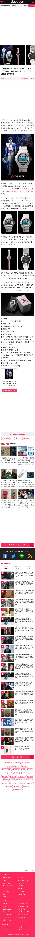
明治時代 (22, 776)
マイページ (6, 912)
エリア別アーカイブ (8, 914)
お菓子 (30, 769)
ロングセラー (7, 769)
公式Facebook (5, 556)
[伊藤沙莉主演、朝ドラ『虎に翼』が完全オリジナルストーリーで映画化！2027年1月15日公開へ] (7, 649)
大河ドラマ (26, 763)
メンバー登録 (32, 5)
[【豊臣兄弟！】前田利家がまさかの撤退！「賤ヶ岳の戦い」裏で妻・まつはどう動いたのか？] (7, 686)
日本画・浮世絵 (23, 880)
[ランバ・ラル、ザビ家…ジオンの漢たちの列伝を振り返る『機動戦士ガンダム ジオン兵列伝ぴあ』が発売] (9, 474)
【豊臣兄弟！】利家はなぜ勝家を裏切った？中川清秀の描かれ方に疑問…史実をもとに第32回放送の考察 (24, 639)
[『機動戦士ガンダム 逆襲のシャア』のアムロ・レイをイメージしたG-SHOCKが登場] (17, 55)
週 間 (17, 567)
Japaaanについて (24, 906)
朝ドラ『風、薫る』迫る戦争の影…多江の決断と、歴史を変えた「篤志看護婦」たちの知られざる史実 (24, 611)
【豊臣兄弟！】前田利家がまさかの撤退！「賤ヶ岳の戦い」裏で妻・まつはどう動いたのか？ (24, 683)
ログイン (26, 5)
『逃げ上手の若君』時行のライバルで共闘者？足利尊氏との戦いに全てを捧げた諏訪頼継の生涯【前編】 (24, 620)
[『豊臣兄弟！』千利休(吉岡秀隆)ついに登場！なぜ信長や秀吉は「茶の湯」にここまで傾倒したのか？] (7, 695)
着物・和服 (22, 883)
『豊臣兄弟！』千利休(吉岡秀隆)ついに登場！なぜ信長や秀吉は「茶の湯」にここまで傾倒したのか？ (24, 693)
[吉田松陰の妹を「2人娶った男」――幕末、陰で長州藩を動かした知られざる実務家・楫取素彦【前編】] (7, 713)
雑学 (24, 769)
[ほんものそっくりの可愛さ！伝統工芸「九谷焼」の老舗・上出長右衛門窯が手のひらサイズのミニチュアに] (7, 722)
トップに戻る (30, 870)
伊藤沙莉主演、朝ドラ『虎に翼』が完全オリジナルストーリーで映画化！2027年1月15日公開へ (24, 647)
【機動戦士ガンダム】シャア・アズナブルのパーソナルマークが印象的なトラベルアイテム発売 (9, 504)
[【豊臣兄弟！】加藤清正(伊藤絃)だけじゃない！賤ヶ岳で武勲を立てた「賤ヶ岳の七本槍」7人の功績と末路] (7, 603)
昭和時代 (9, 786)
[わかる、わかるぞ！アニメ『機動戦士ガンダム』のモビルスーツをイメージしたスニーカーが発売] (26, 494)
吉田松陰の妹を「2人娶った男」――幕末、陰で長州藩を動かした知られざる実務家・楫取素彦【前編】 (24, 712)
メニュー (1, 2)
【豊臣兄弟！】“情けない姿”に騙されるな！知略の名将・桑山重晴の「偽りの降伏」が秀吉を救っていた (24, 574)
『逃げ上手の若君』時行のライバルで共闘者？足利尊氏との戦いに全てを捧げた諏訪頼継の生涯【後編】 (24, 675)
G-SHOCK (5, 438)
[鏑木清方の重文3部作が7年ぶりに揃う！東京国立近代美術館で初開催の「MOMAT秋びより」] (7, 750)
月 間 (28, 567)
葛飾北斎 (26, 786)
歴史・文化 (22, 894)
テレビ (27, 773)
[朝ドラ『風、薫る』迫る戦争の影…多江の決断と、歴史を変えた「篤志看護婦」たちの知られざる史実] (7, 612)
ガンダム (20, 438)
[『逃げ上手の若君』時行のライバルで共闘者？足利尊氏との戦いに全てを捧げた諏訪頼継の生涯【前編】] (7, 621)
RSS (30, 556)
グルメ (4, 888)
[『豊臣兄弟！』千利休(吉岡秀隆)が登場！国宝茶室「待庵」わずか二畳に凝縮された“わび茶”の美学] (7, 594)
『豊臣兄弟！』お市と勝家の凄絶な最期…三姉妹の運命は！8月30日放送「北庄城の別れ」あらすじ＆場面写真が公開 (24, 740)
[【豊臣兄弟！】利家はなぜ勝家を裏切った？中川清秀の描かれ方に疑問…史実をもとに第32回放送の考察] (7, 640)
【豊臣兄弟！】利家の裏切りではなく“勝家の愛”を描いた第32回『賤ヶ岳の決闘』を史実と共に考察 (24, 657)
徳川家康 (30, 776)
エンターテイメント (6, 78)
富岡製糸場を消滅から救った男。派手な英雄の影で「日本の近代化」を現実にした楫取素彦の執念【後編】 (24, 730)
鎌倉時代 (30, 783)
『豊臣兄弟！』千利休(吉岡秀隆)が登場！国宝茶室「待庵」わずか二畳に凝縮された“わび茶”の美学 (24, 592)
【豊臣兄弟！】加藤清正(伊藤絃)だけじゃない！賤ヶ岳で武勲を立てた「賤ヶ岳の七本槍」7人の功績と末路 (24, 602)
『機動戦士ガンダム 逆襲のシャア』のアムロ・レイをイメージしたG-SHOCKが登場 (17, 71)
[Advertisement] (17, 26)
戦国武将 (25, 766)
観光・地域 (6, 891)
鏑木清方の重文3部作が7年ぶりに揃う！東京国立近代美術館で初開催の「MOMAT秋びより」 (24, 748)
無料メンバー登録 (24, 912)
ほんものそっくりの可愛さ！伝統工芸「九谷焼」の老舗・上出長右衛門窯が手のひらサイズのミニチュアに (24, 721)
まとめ (21, 877)
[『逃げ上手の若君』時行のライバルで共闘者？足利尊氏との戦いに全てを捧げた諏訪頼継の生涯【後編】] (7, 676)
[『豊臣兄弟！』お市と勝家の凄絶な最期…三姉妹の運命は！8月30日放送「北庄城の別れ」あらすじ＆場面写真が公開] (7, 741)
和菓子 (21, 888)
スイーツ (17, 769)
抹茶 (5, 780)
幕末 (8, 773)
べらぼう (5, 776)
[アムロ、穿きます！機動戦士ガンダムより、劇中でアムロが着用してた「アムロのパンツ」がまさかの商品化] (26, 451)
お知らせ (5, 906)
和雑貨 (21, 886)
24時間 (6, 567)
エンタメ (21, 891)
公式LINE (22, 556)
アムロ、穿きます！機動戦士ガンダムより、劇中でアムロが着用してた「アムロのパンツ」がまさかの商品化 (26, 462)
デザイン (12, 780)
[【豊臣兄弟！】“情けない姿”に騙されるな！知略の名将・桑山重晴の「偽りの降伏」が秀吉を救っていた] (7, 576)
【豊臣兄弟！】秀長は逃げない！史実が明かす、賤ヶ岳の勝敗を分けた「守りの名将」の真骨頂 (24, 583)
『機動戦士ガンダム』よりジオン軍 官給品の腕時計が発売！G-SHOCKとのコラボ (9, 461)
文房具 (20, 780)
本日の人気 (6, 917)
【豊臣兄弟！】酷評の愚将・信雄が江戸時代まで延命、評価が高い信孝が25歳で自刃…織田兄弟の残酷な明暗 (24, 666)
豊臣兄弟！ (29, 780)
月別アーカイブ (23, 914)
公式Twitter (13, 556)
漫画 (14, 773)
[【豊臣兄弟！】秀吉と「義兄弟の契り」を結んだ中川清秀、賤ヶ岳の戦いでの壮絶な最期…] (7, 704)
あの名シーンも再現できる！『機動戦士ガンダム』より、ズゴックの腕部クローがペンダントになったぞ (26, 483)
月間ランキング (7, 920)
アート (4, 880)
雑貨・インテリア (8, 886)
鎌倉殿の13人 (18, 790)
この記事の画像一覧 (18, 434)
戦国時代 (17, 763)
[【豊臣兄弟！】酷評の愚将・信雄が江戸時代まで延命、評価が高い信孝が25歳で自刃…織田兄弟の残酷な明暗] (7, 667)
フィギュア (15, 783)
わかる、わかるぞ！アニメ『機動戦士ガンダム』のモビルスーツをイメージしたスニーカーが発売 (26, 504)
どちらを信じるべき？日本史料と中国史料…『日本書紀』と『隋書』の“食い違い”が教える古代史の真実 (24, 629)
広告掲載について (8, 909)
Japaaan (17, 2)
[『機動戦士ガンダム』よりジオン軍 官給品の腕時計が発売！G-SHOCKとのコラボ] (9, 451)
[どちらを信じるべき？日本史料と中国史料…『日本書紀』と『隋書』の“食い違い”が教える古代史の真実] (7, 631)
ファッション (6, 883)
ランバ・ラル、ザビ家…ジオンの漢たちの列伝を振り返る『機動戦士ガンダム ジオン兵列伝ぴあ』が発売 (9, 483)
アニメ (12, 438)
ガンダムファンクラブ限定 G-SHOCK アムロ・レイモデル (9, 383)
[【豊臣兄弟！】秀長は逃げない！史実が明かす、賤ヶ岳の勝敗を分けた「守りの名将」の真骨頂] (7, 585)
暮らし (4, 894)
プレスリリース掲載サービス (17, 545)
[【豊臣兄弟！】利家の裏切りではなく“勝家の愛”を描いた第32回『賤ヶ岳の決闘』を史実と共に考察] (7, 658)
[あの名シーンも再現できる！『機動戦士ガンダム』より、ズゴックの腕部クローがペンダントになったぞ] (26, 474)
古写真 (4, 897)
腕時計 (27, 438)
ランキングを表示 (17, 757)
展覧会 (23, 783)
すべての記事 (6, 877)
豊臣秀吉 (5, 783)
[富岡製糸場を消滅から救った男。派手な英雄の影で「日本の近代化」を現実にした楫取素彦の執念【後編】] (7, 732)
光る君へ (18, 786)
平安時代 (10, 766)
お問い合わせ (23, 909)
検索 (33, 2)
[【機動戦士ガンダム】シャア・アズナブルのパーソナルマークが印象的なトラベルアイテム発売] (9, 494)
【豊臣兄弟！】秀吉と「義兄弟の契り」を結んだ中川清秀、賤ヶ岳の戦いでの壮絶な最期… (24, 702)
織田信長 (14, 776)
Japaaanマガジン (24, 903)
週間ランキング (23, 917)
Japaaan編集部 (24, 78)
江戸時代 (9, 763)
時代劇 (20, 773)
